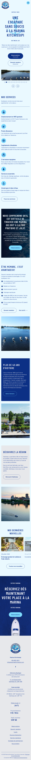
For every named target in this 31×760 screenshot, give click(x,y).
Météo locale (15, 703)
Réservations (16, 726)
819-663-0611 (15, 660)
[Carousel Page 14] (26, 82)
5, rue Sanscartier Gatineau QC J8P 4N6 (15, 680)
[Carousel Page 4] (9, 82)
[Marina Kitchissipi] (5, 5)
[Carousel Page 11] (21, 82)
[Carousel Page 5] (11, 82)
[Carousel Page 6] (13, 82)
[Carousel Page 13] (24, 82)
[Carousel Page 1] (4, 82)
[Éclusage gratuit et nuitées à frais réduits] (13, 548)
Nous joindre (15, 743)
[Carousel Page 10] (19, 82)
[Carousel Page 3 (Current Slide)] (8, 82)
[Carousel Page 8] (16, 82)
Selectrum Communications (20, 757)
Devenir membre (15, 729)
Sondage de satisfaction (15, 741)
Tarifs (15, 732)
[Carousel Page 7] (14, 82)
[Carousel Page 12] (23, 82)
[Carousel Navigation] (15, 86)
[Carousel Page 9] (18, 82)
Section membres (15, 738)
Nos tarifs (22, 310)
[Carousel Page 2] (6, 82)
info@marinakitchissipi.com (15, 662)
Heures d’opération (15, 735)
